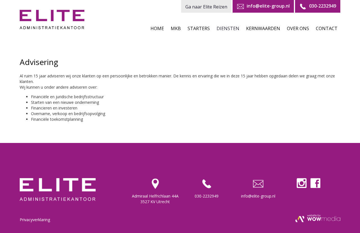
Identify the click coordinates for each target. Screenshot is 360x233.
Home (157, 28)
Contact (327, 28)
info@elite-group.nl (258, 196)
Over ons (298, 28)
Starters (199, 28)
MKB (176, 28)
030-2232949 (207, 196)
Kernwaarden (263, 28)
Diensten (228, 28)
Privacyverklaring (35, 219)
